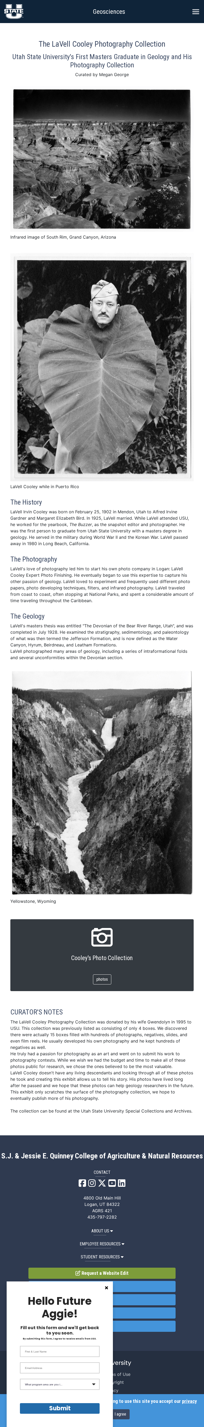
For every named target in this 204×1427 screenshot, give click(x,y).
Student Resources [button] (100, 1257)
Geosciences (109, 11)
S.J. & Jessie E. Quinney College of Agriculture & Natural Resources (102, 1156)
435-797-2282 (102, 1217)
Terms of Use (117, 1374)
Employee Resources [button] (100, 1244)
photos (102, 979)
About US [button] (100, 1231)
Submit (60, 1408)
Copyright (114, 1382)
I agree (120, 1414)
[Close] (106, 1287)
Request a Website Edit (104, 1273)
